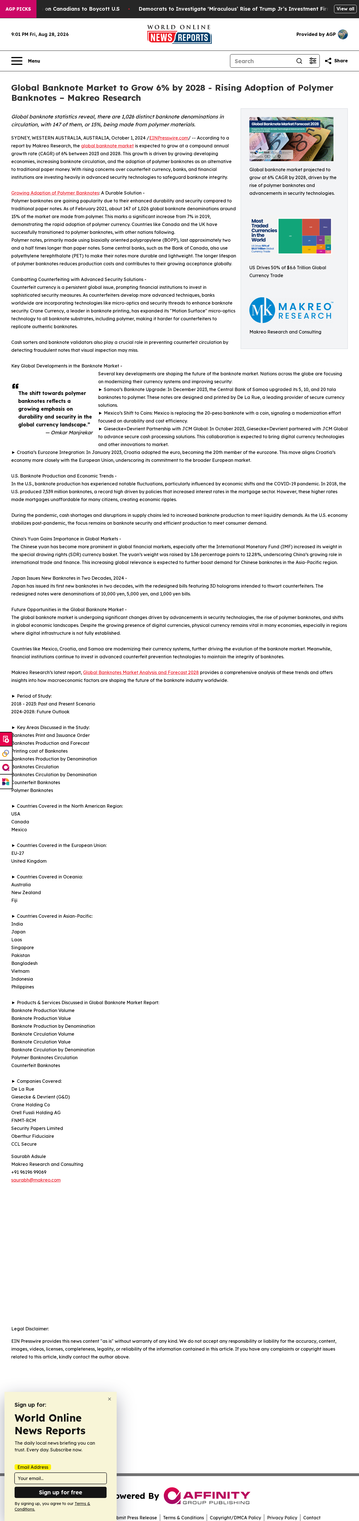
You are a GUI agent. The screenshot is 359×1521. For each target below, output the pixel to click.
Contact (312, 1517)
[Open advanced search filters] (312, 60)
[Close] (109, 1399)
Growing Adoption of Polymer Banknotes (55, 193)
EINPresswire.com (168, 138)
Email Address (32, 1467)
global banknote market (107, 146)
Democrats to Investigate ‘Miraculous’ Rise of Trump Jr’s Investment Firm (235, 9)
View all (345, 9)
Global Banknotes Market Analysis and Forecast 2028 (141, 672)
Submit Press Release (134, 1517)
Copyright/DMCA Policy (235, 1517)
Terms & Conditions (183, 1517)
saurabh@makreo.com (36, 1180)
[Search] (299, 60)
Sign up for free (60, 1492)
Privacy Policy (282, 1517)
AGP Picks (18, 9)
